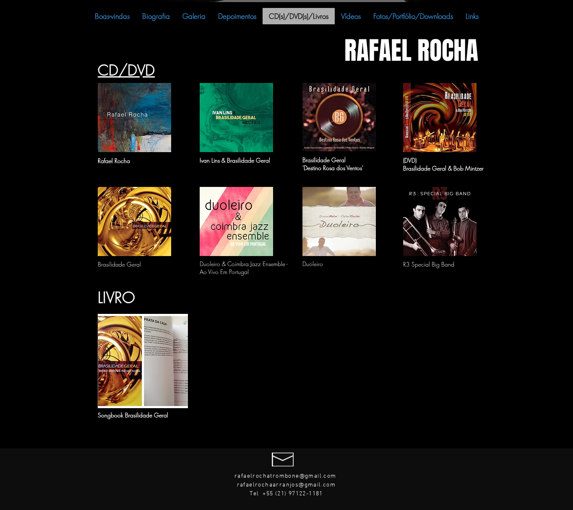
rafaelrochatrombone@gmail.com (285, 476)
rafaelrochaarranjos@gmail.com (286, 485)
